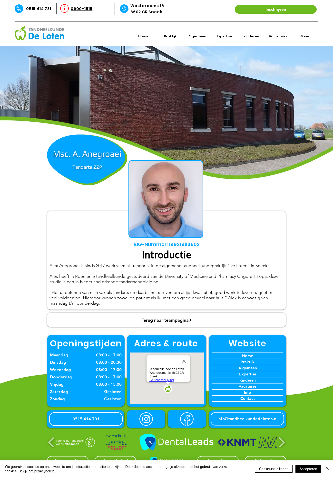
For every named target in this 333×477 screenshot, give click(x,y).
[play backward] (51, 442)
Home (247, 355)
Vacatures (247, 386)
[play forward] (281, 442)
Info (247, 392)
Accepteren (308, 468)
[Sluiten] (327, 468)
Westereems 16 (147, 6)
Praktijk (248, 362)
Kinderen (247, 380)
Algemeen (247, 368)
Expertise (247, 374)
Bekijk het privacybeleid (37, 470)
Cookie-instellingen (273, 468)
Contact (247, 398)
